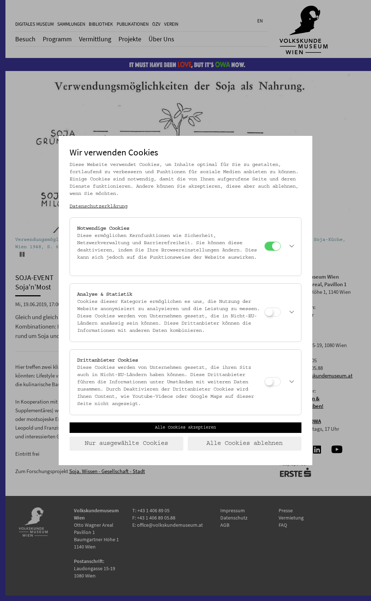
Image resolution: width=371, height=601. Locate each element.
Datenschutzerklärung (99, 206)
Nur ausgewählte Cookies (126, 443)
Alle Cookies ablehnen (245, 443)
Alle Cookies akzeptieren (185, 427)
